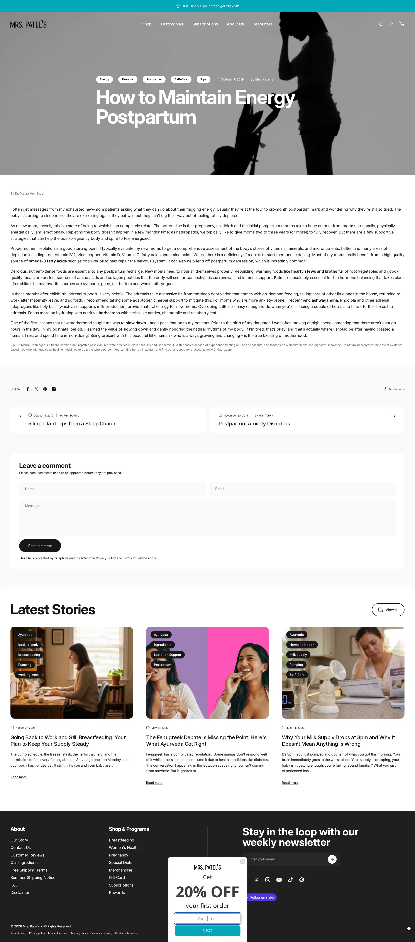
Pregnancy (118, 855)
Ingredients (162, 644)
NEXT (208, 930)
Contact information (127, 933)
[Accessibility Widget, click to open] (409, 928)
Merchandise (120, 870)
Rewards (117, 892)
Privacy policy (37, 933)
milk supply (298, 655)
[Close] (242, 861)
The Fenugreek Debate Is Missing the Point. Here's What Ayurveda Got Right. (206, 740)
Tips (204, 79)
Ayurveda (25, 634)
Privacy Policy (106, 558)
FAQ (14, 885)
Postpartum (154, 79)
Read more (18, 777)
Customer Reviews (27, 855)
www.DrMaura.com (219, 349)
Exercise (128, 79)
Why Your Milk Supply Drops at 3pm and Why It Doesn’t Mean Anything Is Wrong (338, 740)
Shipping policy (79, 933)
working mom (28, 675)
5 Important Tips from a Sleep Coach (71, 423)
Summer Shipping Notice (32, 877)
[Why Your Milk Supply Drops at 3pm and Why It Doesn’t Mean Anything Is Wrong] (343, 673)
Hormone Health (302, 644)
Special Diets (120, 862)
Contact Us (20, 847)
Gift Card (117, 877)
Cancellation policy (101, 933)
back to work (28, 644)
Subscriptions (121, 885)
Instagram (148, 349)
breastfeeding (29, 655)
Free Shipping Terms (28, 870)
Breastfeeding (121, 840)
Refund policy (18, 933)
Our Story (19, 840)
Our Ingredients (24, 862)
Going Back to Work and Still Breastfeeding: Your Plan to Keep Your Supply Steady (68, 740)
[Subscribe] (332, 859)
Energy (104, 79)
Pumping (25, 665)
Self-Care (181, 79)
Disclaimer (19, 892)
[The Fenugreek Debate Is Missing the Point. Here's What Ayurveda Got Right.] (207, 673)
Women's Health (124, 847)
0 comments (397, 389)
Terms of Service (135, 558)
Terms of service (57, 933)
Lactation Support (167, 655)
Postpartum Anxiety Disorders (254, 423)
